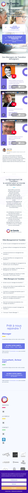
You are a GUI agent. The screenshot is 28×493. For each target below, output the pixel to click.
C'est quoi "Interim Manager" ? (11, 312)
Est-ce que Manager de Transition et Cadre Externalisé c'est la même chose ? (14, 274)
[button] (2, 160)
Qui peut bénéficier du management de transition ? (13, 258)
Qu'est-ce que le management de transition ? (14, 243)
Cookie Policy (8, 491)
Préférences (14, 480)
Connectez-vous (14, 351)
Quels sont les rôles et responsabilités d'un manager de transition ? (14, 287)
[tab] (14, 243)
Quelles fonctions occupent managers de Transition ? (13, 308)
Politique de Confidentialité (16, 491)
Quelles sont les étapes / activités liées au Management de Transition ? (13, 269)
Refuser (14, 484)
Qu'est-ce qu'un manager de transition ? (13, 282)
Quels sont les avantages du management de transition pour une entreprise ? (14, 264)
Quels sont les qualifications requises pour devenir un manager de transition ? (14, 297)
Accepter (14, 488)
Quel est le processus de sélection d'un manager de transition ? (13, 302)
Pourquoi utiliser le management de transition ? (14, 248)
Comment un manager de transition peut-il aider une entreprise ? (14, 292)
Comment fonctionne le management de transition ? (13, 253)
